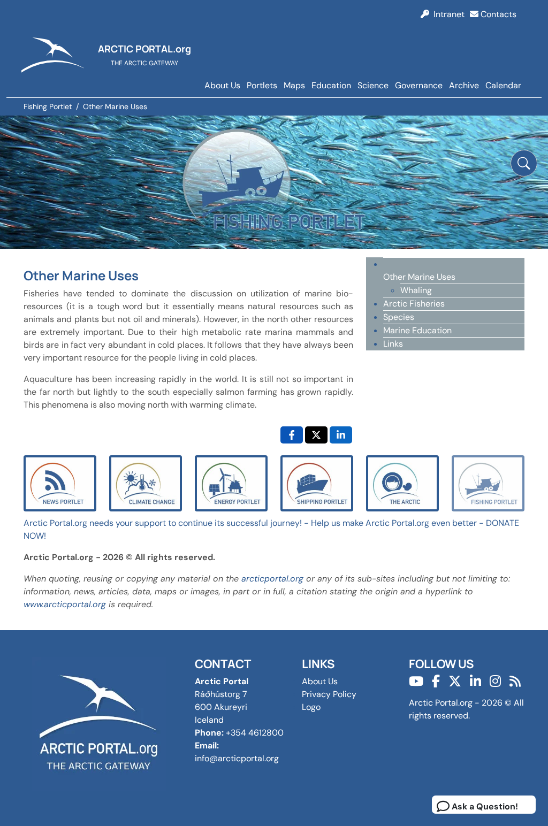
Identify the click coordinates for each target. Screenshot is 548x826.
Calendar (503, 85)
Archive (464, 85)
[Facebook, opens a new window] (291, 434)
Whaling (416, 290)
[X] (454, 681)
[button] (524, 163)
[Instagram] (495, 681)
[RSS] (515, 681)
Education (331, 85)
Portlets (262, 85)
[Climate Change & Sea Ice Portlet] (145, 482)
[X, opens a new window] (316, 434)
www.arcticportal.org (65, 604)
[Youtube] (416, 681)
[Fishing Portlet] (488, 482)
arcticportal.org (272, 578)
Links (393, 343)
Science (373, 85)
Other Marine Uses (419, 276)
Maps (294, 85)
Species (398, 317)
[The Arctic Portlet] (402, 482)
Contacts (497, 14)
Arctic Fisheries (414, 303)
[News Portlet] (60, 482)
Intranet (447, 14)
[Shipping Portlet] (316, 482)
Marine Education (417, 330)
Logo (311, 707)
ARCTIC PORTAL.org (144, 48)
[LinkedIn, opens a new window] (341, 434)
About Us (222, 85)
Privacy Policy (329, 694)
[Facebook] (436, 681)
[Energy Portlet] (231, 482)
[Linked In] (475, 681)
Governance (419, 85)
